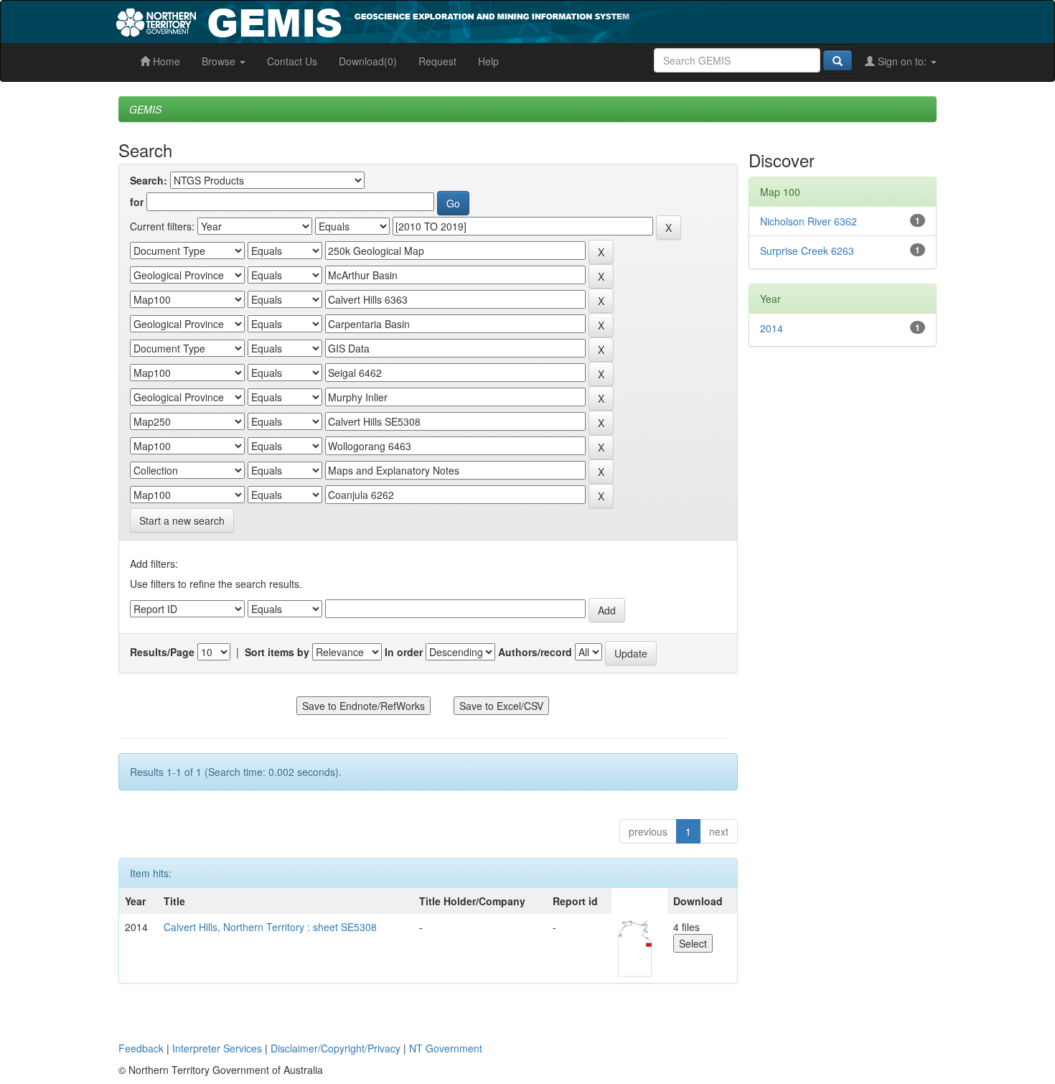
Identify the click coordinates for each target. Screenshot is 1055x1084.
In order (404, 652)
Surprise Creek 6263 (807, 250)
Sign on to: (902, 61)
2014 (771, 328)
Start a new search (182, 520)
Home (165, 61)
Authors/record (535, 652)
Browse (220, 61)
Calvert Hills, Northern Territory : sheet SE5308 (270, 927)
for (137, 202)
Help (488, 61)
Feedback (141, 1048)
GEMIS (145, 109)
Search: (148, 180)
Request (437, 61)
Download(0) (368, 61)
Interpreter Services (217, 1048)
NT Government (445, 1048)
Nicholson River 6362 (808, 221)
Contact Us (292, 61)
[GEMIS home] (480, 20)
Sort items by (277, 652)
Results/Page (162, 652)
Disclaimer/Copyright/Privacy (335, 1048)
